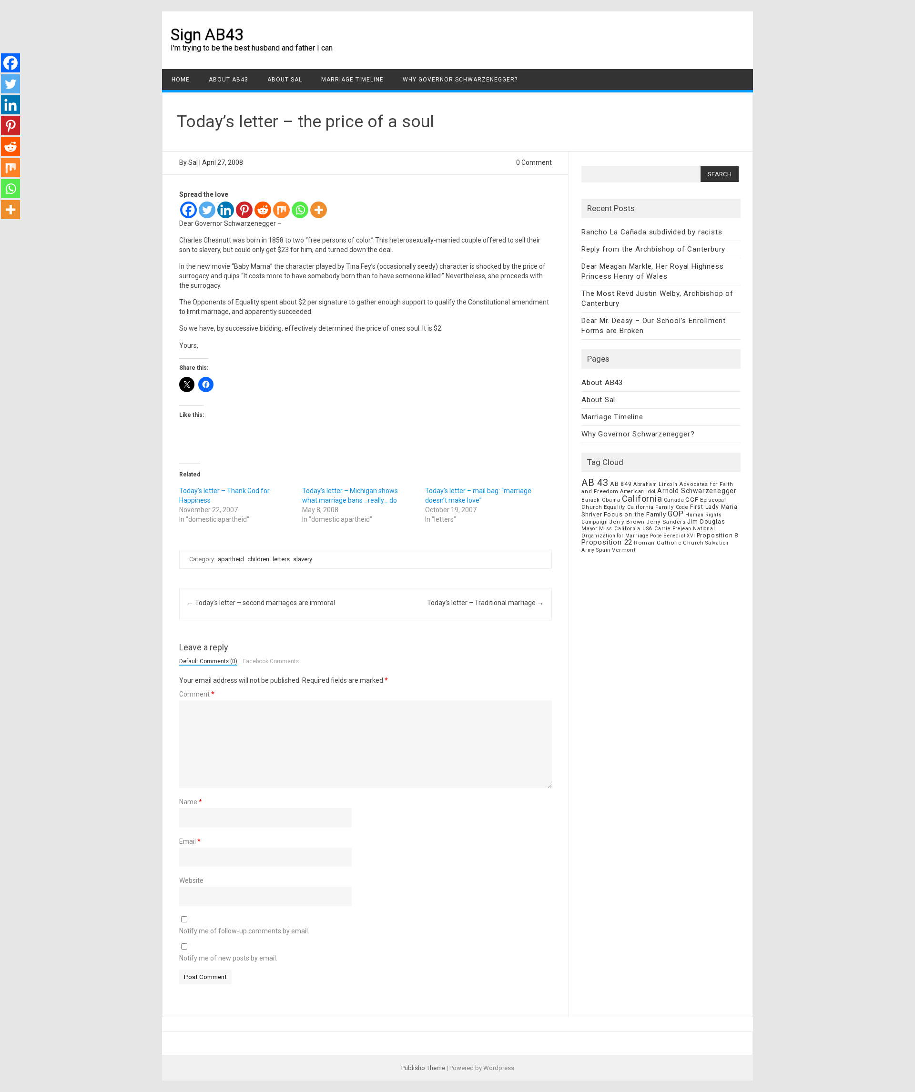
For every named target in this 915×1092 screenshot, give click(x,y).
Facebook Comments (271, 662)
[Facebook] (188, 210)
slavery (302, 559)
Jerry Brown (627, 521)
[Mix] (281, 210)
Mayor (589, 529)
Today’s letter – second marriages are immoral (261, 603)
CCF (691, 499)
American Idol (638, 491)
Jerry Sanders (665, 521)
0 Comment (534, 162)
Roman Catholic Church (669, 542)
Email (190, 841)
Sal (193, 162)
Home (181, 79)
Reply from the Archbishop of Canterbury (653, 249)
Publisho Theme (423, 1068)
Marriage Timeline (352, 79)
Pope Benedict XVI (672, 535)
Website (191, 880)
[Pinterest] (244, 210)
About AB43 (228, 79)
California (642, 499)
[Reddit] (262, 210)
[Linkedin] (225, 210)
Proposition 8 (717, 535)
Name (190, 802)
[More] (318, 210)
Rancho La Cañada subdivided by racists (651, 232)
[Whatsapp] (300, 210)
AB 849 (621, 483)
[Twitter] (207, 210)
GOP (676, 513)
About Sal (284, 79)
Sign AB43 (207, 34)
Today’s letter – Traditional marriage (485, 603)
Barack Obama (600, 500)
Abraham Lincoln (655, 484)
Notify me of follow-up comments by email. (244, 931)
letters (281, 559)
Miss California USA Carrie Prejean (645, 529)
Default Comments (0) (208, 662)
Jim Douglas (706, 521)
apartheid (231, 559)
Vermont (624, 549)
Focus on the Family (635, 514)
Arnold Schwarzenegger (697, 491)
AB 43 (595, 482)
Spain (603, 550)
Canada (674, 500)
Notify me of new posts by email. (228, 958)
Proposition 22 (606, 542)
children (258, 559)
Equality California (629, 507)
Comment (196, 694)
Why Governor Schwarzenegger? (460, 79)
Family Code (672, 507)
